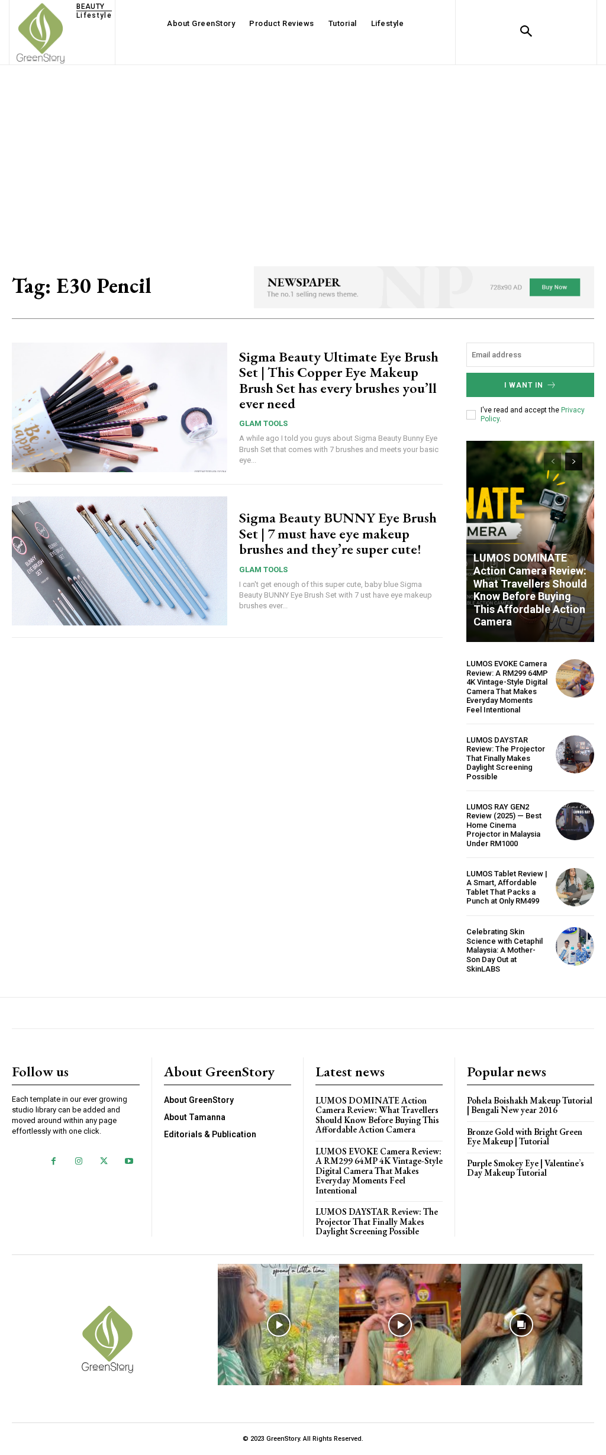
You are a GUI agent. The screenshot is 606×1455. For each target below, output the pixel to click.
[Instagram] (78, 1161)
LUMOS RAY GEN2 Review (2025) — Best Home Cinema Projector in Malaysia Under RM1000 (503, 825)
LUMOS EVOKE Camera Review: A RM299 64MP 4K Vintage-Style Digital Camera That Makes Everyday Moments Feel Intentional (507, 686)
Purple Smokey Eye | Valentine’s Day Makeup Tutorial (525, 1168)
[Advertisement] (303, 154)
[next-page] (573, 461)
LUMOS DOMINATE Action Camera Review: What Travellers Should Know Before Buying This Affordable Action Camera (530, 589)
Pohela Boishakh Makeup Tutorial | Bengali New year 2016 (529, 1105)
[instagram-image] (278, 1324)
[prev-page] (552, 461)
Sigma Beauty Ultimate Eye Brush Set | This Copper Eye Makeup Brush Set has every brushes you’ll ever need (339, 379)
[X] (103, 1161)
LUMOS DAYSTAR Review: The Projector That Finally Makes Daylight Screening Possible (505, 758)
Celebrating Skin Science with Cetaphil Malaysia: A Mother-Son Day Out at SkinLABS (504, 950)
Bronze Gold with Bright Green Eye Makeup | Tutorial (524, 1136)
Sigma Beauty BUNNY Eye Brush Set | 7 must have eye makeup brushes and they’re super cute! (338, 533)
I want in (523, 385)
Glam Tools (263, 423)
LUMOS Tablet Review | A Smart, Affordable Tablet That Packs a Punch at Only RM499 (506, 887)
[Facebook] (53, 1161)
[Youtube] (129, 1161)
